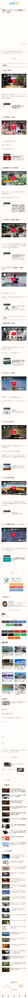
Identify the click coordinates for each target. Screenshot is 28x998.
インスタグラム (6, 616)
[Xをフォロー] (9, 610)
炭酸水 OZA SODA (16, 578)
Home (7, 985)
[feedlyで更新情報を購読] (17, 610)
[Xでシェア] (6, 622)
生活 (4, 614)
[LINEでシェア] (10, 625)
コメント (4, 721)
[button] (18, 625)
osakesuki (10, 601)
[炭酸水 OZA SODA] (6, 580)
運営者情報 (20, 985)
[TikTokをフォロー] (14, 610)
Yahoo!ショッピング (16, 590)
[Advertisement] (14, 28)
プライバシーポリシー (7, 987)
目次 (13, 58)
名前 (3, 737)
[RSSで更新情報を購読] (19, 610)
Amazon (16, 584)
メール (3, 743)
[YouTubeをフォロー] (12, 610)
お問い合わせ (21, 987)
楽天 (16, 587)
